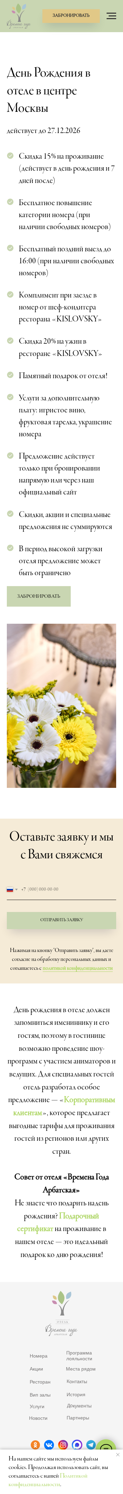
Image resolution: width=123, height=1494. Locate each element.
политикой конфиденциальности (78, 968)
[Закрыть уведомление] (117, 1454)
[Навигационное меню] (111, 16)
